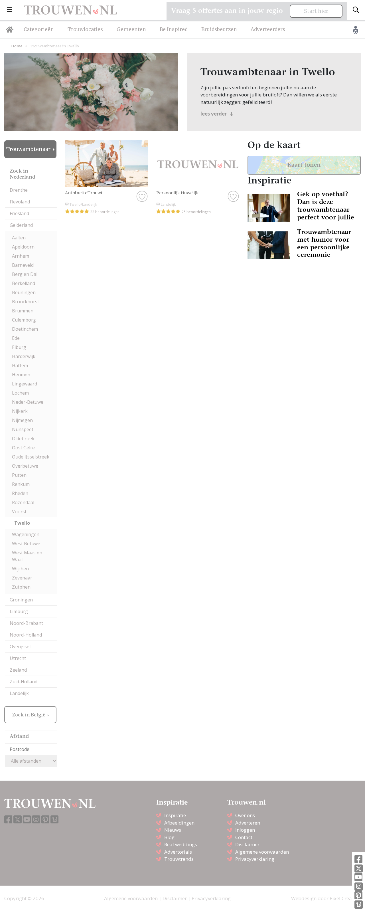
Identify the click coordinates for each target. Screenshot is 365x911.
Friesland (19, 213)
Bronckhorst (25, 301)
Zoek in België (29, 715)
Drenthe (19, 190)
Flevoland (20, 202)
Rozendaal (23, 502)
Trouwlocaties (85, 29)
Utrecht (18, 658)
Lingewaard (24, 384)
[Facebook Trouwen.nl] (358, 859)
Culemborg (24, 320)
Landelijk (19, 693)
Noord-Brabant (26, 623)
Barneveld (23, 265)
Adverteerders (268, 29)
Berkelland (23, 283)
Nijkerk (20, 411)
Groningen (21, 600)
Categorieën (39, 29)
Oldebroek (23, 438)
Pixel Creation (345, 898)
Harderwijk (23, 356)
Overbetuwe (25, 466)
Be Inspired (174, 29)
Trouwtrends (179, 859)
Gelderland (21, 225)
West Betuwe (26, 543)
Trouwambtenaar (29, 149)
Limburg (19, 611)
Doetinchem (25, 329)
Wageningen (25, 534)
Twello (22, 523)
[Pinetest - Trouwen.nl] (358, 896)
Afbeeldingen (179, 822)
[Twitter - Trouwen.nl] (358, 868)
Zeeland (18, 670)
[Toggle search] (356, 10)
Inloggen (245, 830)
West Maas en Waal (27, 556)
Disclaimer (247, 844)
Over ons (245, 815)
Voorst (19, 511)
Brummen (22, 311)
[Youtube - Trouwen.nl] (358, 877)
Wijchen (20, 568)
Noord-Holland (26, 635)
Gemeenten (131, 29)
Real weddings (180, 844)
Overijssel (20, 646)
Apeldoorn (23, 247)
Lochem (20, 393)
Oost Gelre (23, 448)
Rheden (20, 493)
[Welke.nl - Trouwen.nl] (358, 904)
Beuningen (24, 292)
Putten (19, 475)
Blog (169, 837)
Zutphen (21, 587)
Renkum (21, 484)
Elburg (19, 347)
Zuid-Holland (23, 681)
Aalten (19, 238)
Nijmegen (22, 420)
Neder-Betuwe (27, 402)
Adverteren (247, 822)
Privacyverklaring (254, 859)
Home (16, 46)
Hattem (20, 365)
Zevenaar (22, 578)
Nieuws (172, 830)
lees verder (214, 113)
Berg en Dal (24, 274)
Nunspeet (22, 429)
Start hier (316, 11)
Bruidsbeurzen (219, 29)
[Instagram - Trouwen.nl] (358, 886)
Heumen (21, 374)
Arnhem (20, 256)
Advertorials (178, 852)
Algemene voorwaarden (262, 852)
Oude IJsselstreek (30, 457)
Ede (16, 338)
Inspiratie (175, 815)
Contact (243, 837)
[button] (9, 10)
